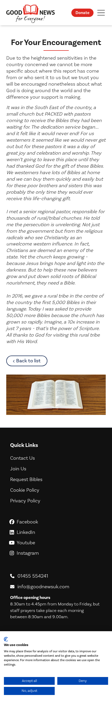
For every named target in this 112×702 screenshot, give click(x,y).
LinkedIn (59, 532)
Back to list (31, 360)
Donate (82, 12)
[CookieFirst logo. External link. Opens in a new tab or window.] (6, 639)
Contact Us (22, 458)
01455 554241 (32, 576)
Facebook (59, 522)
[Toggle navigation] (101, 13)
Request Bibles (26, 479)
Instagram (59, 553)
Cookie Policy (24, 490)
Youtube (59, 543)
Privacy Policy (25, 501)
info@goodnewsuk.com (43, 587)
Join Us (18, 469)
